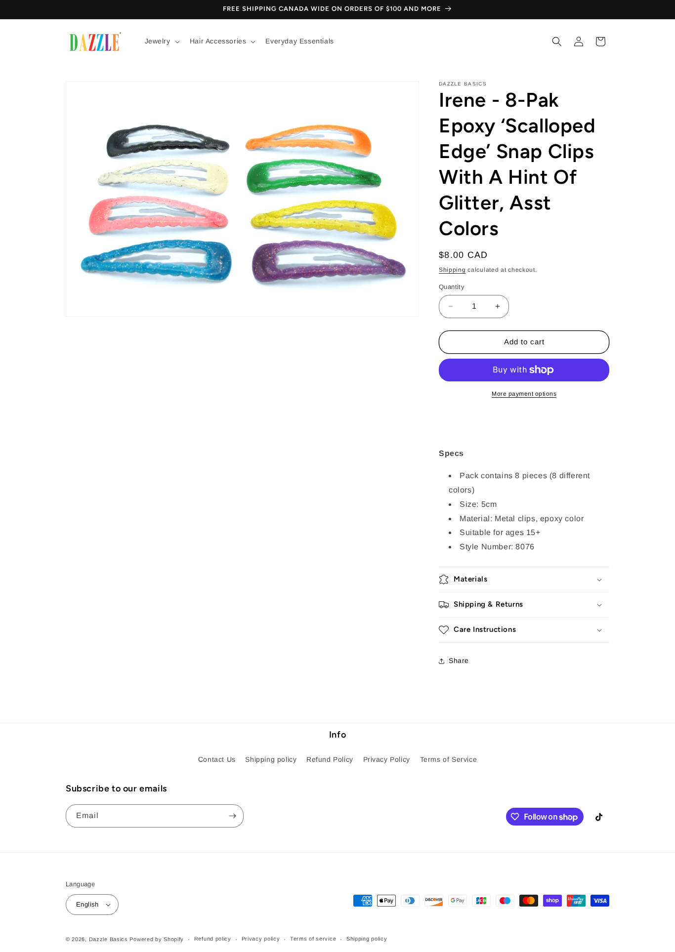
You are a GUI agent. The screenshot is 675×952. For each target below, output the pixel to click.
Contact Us (217, 759)
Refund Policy (329, 759)
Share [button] (459, 660)
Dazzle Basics (108, 939)
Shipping (452, 269)
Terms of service (313, 939)
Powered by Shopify (156, 939)
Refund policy (212, 939)
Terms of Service (448, 759)
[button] (161, 41)
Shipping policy (270, 759)
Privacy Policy (386, 759)
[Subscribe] (232, 816)
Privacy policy (261, 939)
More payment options (524, 393)
